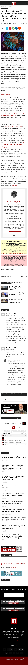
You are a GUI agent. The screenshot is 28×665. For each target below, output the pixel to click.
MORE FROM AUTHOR (17, 282)
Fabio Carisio (14, 562)
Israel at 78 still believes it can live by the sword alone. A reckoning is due (13, 510)
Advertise (16, 659)
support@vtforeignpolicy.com (16, 640)
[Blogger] (4, 649)
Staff (9, 658)
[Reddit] (15, 649)
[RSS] (22, 649)
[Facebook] (8, 649)
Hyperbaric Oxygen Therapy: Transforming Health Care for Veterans (16, 288)
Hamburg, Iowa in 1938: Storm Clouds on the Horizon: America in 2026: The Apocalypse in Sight (13, 527)
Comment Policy (23, 253)
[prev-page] (2, 306)
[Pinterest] (10, 28)
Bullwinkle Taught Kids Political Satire (22, 275)
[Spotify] (6, 653)
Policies (12, 658)
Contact (21, 659)
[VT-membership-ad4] (14, 413)
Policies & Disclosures (12, 253)
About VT (3, 253)
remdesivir (12, 269)
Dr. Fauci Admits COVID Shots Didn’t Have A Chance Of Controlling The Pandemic (16, 301)
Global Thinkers (5, 579)
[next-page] (4, 306)
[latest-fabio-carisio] (11, 551)
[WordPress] (17, 653)
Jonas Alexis (8, 559)
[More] (22, 28)
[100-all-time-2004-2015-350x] (13, 603)
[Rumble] (19, 649)
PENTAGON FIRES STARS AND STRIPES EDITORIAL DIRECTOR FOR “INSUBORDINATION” (13, 478)
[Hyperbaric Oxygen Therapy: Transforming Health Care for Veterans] (4, 288)
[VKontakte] (14, 653)
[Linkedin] (16, 28)
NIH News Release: (6, 94)
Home (2, 6)
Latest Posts (5, 453)
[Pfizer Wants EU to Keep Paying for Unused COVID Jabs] (4, 294)
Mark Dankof (10, 563)
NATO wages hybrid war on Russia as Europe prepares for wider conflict (12, 502)
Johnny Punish (14, 567)
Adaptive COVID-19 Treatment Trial (13, 126)
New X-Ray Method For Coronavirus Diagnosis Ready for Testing (6, 276)
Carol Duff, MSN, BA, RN (7, 23)
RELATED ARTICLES (6, 282)
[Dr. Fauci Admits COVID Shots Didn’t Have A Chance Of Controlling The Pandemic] (4, 301)
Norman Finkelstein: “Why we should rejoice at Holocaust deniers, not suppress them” (14, 518)
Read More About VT (15, 637)
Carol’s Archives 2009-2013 (15, 231)
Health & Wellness (8, 6)
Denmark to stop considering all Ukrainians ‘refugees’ (14, 486)
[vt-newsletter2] (11, 575)
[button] (2, 3)
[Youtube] (21, 653)
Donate (16, 658)
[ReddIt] (19, 28)
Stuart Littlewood (18, 563)
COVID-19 (7, 269)
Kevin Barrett (15, 559)
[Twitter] (7, 28)
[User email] (14, 235)
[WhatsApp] (13, 28)
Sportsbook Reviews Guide (17, 662)
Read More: (14, 185)
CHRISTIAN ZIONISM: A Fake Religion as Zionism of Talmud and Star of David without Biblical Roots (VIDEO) (13, 536)
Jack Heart (20, 562)
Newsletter (8, 659)
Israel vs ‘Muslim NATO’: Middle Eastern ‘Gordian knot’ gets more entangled (13, 494)
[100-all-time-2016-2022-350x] (13, 610)
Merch (12, 659)
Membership (21, 658)
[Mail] (11, 649)
